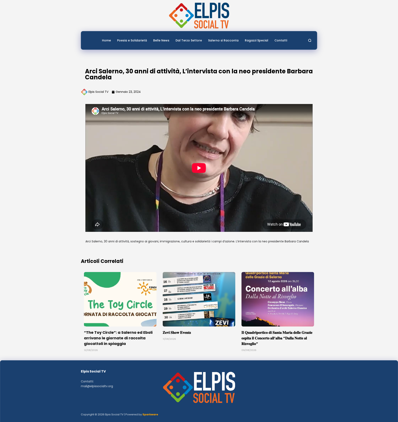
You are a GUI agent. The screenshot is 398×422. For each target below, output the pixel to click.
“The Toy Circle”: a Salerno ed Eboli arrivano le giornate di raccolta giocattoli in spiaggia (118, 338)
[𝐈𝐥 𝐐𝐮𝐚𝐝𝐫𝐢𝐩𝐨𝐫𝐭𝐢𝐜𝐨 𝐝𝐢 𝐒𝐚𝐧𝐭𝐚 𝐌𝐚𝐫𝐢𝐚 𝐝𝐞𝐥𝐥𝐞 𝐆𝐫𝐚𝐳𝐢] (277, 299)
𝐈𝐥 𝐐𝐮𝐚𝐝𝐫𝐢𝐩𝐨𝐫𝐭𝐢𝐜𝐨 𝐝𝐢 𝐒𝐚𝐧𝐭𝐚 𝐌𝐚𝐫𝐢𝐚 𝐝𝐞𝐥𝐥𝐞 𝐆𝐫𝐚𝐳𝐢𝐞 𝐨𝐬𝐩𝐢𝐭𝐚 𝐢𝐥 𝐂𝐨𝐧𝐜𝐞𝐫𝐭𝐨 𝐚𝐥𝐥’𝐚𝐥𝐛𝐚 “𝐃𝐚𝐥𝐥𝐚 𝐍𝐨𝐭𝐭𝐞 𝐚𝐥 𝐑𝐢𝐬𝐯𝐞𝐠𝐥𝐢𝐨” (276, 338)
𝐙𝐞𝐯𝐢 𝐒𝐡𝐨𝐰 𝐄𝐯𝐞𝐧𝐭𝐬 (177, 332)
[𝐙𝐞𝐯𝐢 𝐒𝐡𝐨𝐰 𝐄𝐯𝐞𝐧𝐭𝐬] (199, 299)
